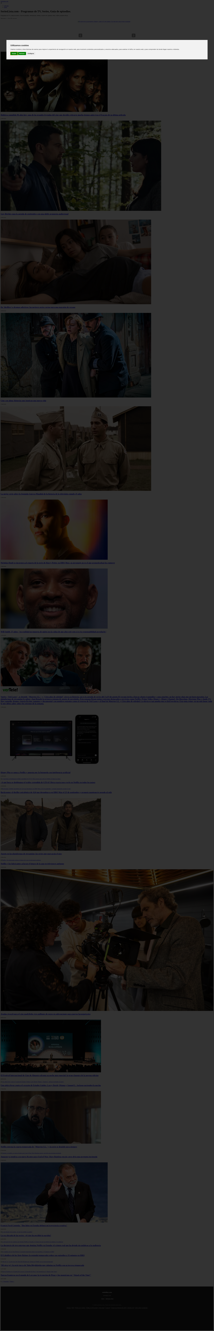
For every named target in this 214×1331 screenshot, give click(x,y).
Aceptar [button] (14, 53)
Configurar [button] (31, 53)
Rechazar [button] (22, 53)
